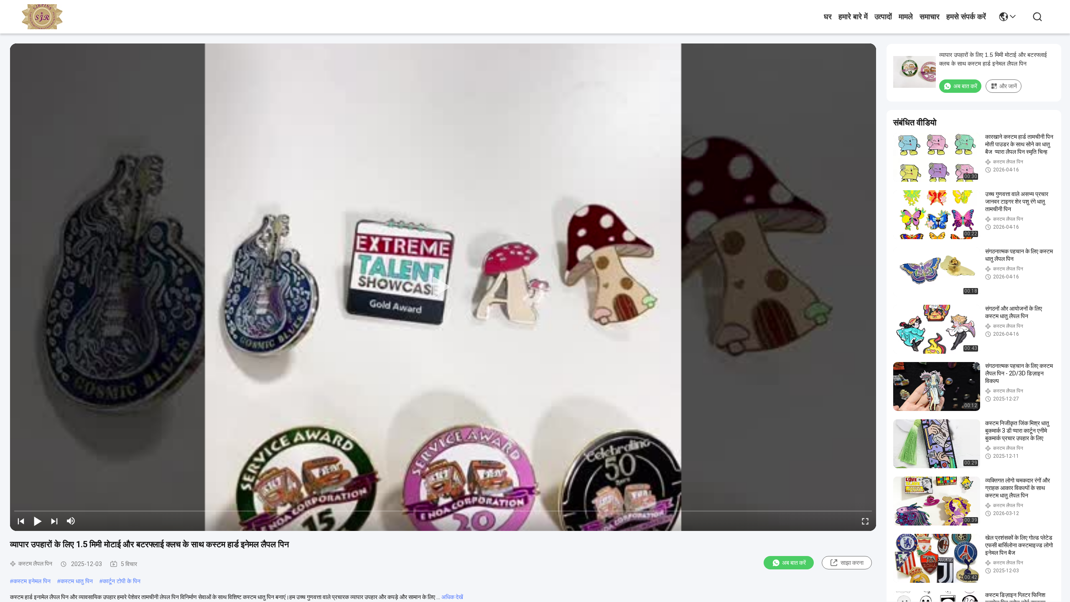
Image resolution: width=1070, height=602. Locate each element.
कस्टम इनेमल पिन (32, 581)
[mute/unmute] (71, 521)
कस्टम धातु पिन (77, 581)
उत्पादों (883, 17)
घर (828, 17)
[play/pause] (37, 521)
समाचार (930, 17)
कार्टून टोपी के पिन (121, 581)
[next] (54, 521)
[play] (443, 287)
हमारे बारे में (853, 17)
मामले (906, 17)
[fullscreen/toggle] (865, 521)
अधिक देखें (452, 597)
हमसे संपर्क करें (966, 17)
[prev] (21, 521)
